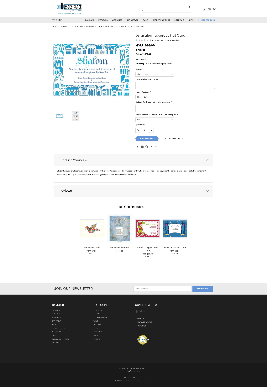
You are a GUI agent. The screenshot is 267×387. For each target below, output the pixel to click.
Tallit (145, 20)
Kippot (96, 328)
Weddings (117, 20)
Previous (259, 378)
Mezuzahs (179, 20)
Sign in (55, 339)
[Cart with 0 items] (214, 9)
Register (65, 339)
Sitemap (55, 343)
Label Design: (143, 92)
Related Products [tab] (131, 207)
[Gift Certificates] (209, 9)
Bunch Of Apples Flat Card (147, 249)
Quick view (92, 225)
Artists (97, 339)
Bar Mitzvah (132, 20)
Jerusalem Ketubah (119, 247)
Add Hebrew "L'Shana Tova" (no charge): (156, 114)
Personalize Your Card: (147, 79)
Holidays (89, 20)
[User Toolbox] (203, 9)
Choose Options (92, 230)
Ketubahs (103, 20)
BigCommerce (138, 377)
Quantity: (141, 69)
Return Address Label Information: (153, 102)
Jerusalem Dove (92, 247)
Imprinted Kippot (161, 20)
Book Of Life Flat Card (175, 247)
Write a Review (172, 40)
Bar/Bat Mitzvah (100, 317)
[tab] (133, 160)
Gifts (191, 20)
